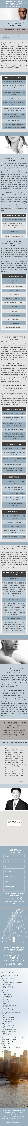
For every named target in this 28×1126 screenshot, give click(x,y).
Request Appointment (10, 1047)
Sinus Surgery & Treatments (10, 979)
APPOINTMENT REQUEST (14, 6)
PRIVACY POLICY (7, 1116)
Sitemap (4, 1052)
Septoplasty (6, 981)
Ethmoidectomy (7, 984)
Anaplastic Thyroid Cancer (10, 1031)
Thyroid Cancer (7, 1024)
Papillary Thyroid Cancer (9, 1026)
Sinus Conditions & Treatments (9, 976)
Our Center (6, 971)
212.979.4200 (14, 25)
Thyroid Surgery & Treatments (11, 1016)
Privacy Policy (8, 1122)
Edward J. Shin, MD (8, 973)
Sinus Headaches (7, 996)
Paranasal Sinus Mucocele (9, 1005)
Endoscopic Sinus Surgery (9, 988)
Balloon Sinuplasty (8, 986)
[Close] (19, 822)
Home (2, 36)
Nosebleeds (6, 1007)
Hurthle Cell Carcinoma (9, 1035)
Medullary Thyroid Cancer (10, 1029)
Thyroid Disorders (21, 36)
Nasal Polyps (6, 1003)
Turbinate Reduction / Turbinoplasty (12, 982)
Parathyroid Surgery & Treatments (12, 1037)
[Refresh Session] (21, 898)
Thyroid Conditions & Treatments (10, 36)
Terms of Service (16, 1122)
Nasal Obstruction (7, 1000)
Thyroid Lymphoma (8, 1033)
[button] (14, 827)
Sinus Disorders (7, 991)
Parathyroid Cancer (8, 1041)
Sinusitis (5, 992)
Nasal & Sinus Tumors (9, 1001)
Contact (5, 1050)
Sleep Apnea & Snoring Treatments (11, 1044)
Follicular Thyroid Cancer (9, 1027)
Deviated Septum (7, 998)
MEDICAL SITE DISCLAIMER (18, 1116)
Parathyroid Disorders (9, 1039)
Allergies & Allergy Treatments (11, 1009)
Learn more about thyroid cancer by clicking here (14, 686)
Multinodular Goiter (8, 1019)
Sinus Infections (7, 994)
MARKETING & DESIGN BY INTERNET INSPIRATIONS (14, 1118)
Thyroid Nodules (7, 1021)
